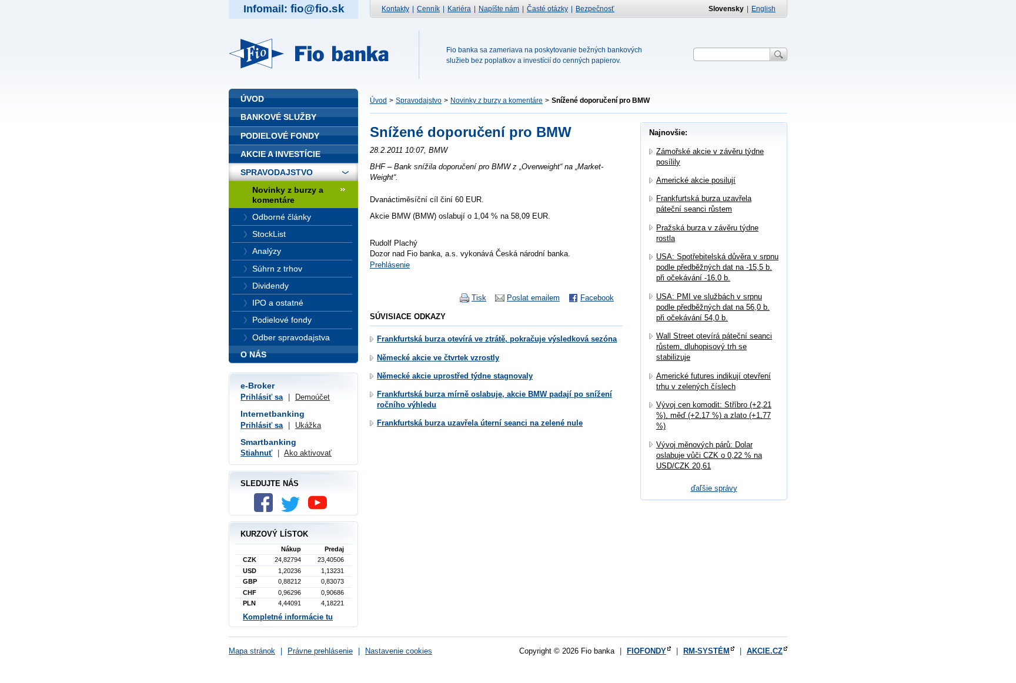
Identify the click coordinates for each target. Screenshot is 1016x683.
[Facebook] (266, 509)
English (763, 9)
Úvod (378, 100)
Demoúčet (312, 397)
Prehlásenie (390, 264)
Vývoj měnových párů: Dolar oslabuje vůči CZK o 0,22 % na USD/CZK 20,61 (709, 455)
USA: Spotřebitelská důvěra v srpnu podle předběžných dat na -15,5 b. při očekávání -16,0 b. (717, 267)
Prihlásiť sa (261, 397)
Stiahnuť (256, 452)
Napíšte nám (499, 9)
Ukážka (308, 425)
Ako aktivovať (308, 452)
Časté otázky (547, 9)
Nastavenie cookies (398, 651)
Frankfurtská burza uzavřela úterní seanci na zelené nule (480, 422)
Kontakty (395, 9)
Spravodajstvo (419, 100)
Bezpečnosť (595, 9)
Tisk (479, 297)
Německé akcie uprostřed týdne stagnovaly (455, 375)
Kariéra (459, 9)
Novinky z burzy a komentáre (496, 100)
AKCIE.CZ (765, 651)
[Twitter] (293, 509)
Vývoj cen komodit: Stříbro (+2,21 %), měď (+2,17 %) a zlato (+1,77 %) (713, 415)
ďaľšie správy (714, 488)
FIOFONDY (646, 651)
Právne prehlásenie (320, 651)
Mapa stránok (252, 651)
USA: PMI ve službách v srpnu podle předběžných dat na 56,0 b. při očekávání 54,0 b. (713, 307)
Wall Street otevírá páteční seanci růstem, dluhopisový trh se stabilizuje (714, 346)
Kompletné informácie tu (288, 616)
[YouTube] (320, 509)
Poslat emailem (533, 297)
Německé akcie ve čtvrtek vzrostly (438, 357)
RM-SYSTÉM (706, 651)
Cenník (428, 9)
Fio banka (316, 53)
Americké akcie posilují (696, 180)
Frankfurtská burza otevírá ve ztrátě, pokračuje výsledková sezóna (497, 338)
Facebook (597, 297)
